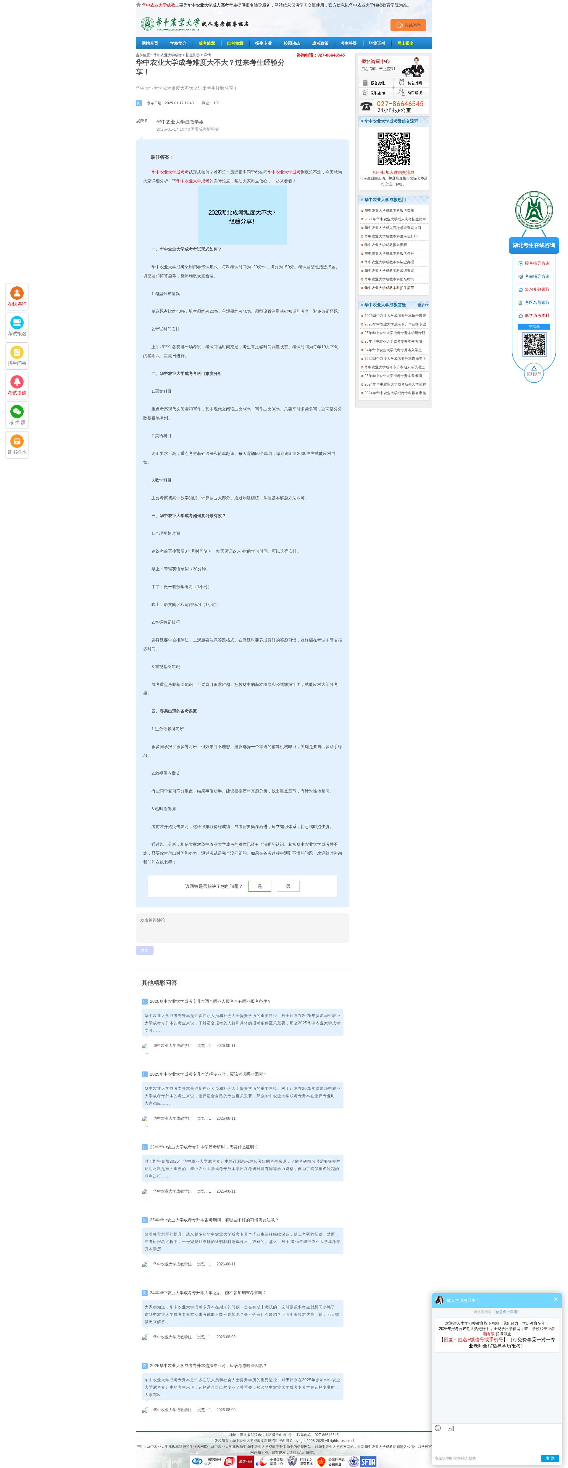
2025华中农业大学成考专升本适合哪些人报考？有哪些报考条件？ (210, 1001)
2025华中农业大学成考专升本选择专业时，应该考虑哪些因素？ (208, 1074)
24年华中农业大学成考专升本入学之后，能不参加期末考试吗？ (208, 1292)
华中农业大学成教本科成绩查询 (389, 271)
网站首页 (150, 43)
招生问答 (193, 55)
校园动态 (292, 43)
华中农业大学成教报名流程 (385, 245)
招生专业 (263, 43)
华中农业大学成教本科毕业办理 (389, 262)
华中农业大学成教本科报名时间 (389, 279)
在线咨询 (413, 25)
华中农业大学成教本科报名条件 (389, 253)
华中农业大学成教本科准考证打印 (391, 236)
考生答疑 (349, 43)
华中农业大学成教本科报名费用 (389, 210)
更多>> (423, 305)
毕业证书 (377, 43)
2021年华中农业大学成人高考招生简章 (395, 219)
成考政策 (320, 43)
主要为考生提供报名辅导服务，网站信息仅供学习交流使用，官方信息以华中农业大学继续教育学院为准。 (276, 5)
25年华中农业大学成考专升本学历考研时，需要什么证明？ (204, 1147)
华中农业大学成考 (168, 55)
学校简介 (178, 43)
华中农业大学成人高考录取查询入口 (392, 228)
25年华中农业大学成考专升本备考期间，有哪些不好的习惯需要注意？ (214, 1219)
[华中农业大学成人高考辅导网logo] (195, 15)
